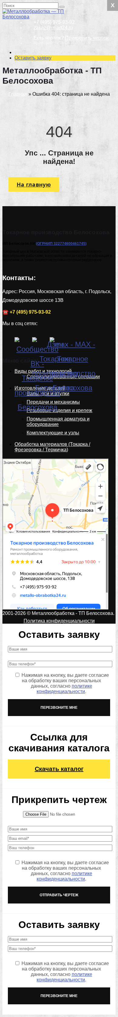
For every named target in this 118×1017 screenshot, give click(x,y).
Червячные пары (55, 314)
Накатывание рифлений (51, 165)
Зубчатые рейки (54, 330)
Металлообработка (57, 135)
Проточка (46, 156)
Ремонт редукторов (46, 26)
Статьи (32, 466)
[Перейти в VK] (22, 344)
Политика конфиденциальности (59, 620)
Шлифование (51, 194)
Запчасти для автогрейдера (51, 208)
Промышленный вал (59, 254)
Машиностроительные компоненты (61, 246)
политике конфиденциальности (64, 688)
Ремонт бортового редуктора (56, 105)
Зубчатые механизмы (60, 325)
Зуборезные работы (59, 178)
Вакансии (35, 450)
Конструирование (44, 260)
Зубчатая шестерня (58, 336)
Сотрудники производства (53, 423)
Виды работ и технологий (52, 113)
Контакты (34, 417)
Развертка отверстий (60, 173)
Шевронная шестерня (61, 309)
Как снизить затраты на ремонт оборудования (59, 499)
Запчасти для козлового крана (54, 235)
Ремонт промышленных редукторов (54, 37)
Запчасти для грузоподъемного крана (55, 222)
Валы (30, 292)
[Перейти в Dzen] (39, 344)
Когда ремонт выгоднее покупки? (58, 474)
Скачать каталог (59, 769)
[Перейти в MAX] (57, 344)
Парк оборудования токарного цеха (46, 436)
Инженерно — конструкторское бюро (61, 268)
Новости (21, 455)
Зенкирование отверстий (52, 143)
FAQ (29, 461)
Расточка (46, 151)
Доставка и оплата (45, 444)
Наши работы (27, 520)
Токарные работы (56, 118)
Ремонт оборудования (49, 200)
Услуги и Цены (28, 21)
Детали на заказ (30, 281)
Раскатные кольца (44, 298)
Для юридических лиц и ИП (54, 428)
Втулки (31, 287)
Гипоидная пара (54, 319)
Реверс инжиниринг (58, 276)
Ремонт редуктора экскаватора (56, 72)
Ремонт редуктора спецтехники (56, 61)
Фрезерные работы (58, 129)
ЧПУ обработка (53, 124)
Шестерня (35, 303)
